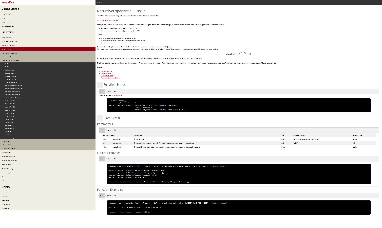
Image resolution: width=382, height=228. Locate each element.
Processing (8, 32)
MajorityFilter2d (10, 107)
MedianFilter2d (9, 70)
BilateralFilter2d (10, 101)
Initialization (5, 192)
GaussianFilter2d (10, 76)
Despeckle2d (9, 119)
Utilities (6, 187)
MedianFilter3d (9, 73)
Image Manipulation (8, 37)
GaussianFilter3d (10, 79)
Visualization (5, 208)
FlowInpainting (9, 138)
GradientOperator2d (107, 73)
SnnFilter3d (8, 135)
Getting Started (10, 9)
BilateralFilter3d (10, 104)
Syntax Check (6, 204)
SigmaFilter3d (9, 116)
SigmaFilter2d (9, 113)
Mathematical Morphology (10, 160)
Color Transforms (8, 57)
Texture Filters (7, 145)
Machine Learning (7, 169)
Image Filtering (6, 49)
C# (115, 91)
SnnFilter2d (8, 131)
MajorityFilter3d (10, 110)
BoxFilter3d (8, 67)
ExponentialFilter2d (11, 82)
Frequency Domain (9, 148)
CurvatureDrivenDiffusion (13, 98)
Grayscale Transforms (10, 53)
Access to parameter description (107, 20)
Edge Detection (6, 152)
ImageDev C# (6, 18)
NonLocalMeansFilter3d (12, 94)
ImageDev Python (7, 14)
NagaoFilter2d (9, 125)
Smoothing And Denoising (11, 60)
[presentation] (131, 28)
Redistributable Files (8, 26)
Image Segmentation (8, 156)
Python (108, 91)
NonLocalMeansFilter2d (12, 91)
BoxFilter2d (8, 64)
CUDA (3, 181)
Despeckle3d (9, 122)
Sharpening (6, 141)
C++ (101, 91)
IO (2, 177)
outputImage (118, 95)
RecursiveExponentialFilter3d (14, 88)
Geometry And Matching (9, 41)
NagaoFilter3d (9, 128)
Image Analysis (6, 164)
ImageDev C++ (6, 22)
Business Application (8, 173)
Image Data (5, 200)
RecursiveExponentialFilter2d (14, 85)
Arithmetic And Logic (8, 45)
